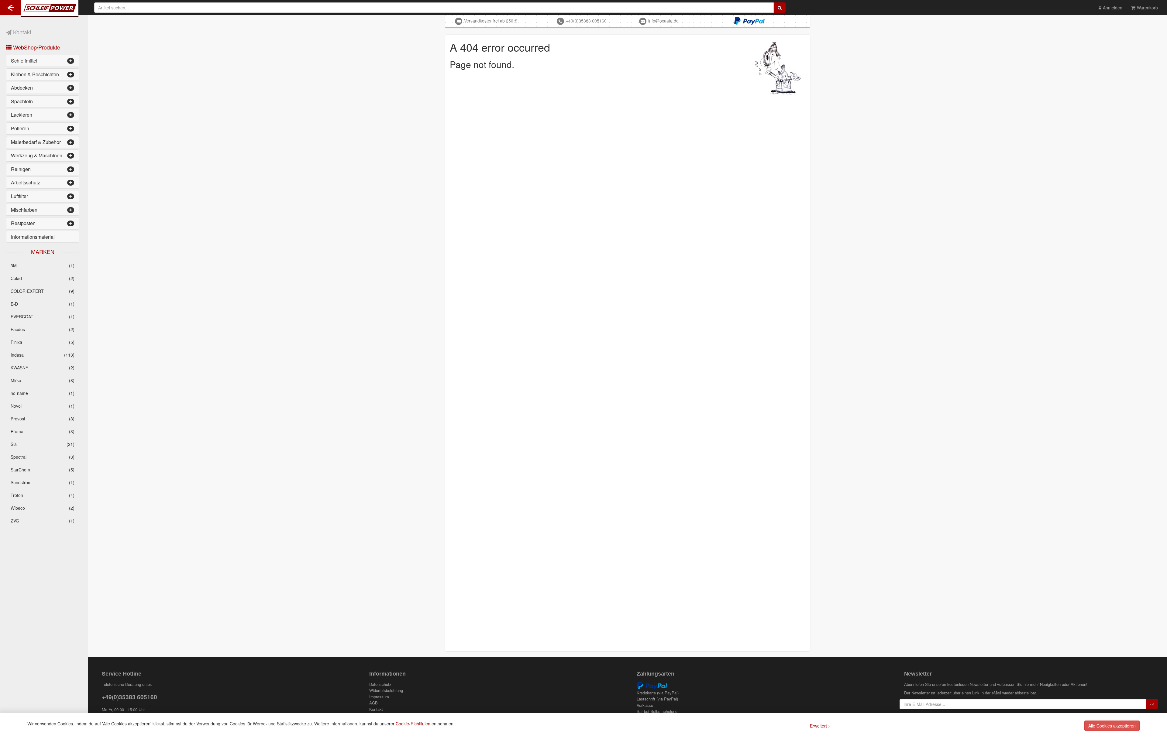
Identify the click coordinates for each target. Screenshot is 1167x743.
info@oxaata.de (663, 21)
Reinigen (21, 169)
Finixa (42, 342)
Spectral (42, 457)
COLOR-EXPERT (42, 291)
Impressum (379, 697)
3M (42, 265)
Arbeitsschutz (25, 182)
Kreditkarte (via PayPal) (658, 693)
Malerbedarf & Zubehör (36, 142)
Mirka (42, 380)
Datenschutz (380, 684)
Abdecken (22, 87)
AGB (373, 703)
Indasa (42, 355)
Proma (42, 431)
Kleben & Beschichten (35, 74)
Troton (42, 495)
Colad (42, 278)
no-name (42, 393)
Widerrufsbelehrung (386, 690)
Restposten (23, 223)
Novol (42, 406)
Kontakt (21, 32)
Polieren (20, 128)
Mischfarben (24, 209)
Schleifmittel (24, 60)
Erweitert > (820, 726)
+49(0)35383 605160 (586, 21)
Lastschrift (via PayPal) (657, 699)
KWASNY (42, 368)
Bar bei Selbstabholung (657, 711)
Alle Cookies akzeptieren (1112, 726)
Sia (42, 444)
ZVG (42, 521)
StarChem (42, 470)
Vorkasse (645, 705)
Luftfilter (19, 196)
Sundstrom (42, 482)
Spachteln (22, 101)
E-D (42, 304)
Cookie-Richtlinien (413, 724)
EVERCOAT (42, 316)
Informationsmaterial (33, 236)
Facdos (42, 329)
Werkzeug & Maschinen (36, 155)
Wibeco (42, 508)
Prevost (42, 419)
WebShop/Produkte (36, 47)
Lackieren (21, 114)
